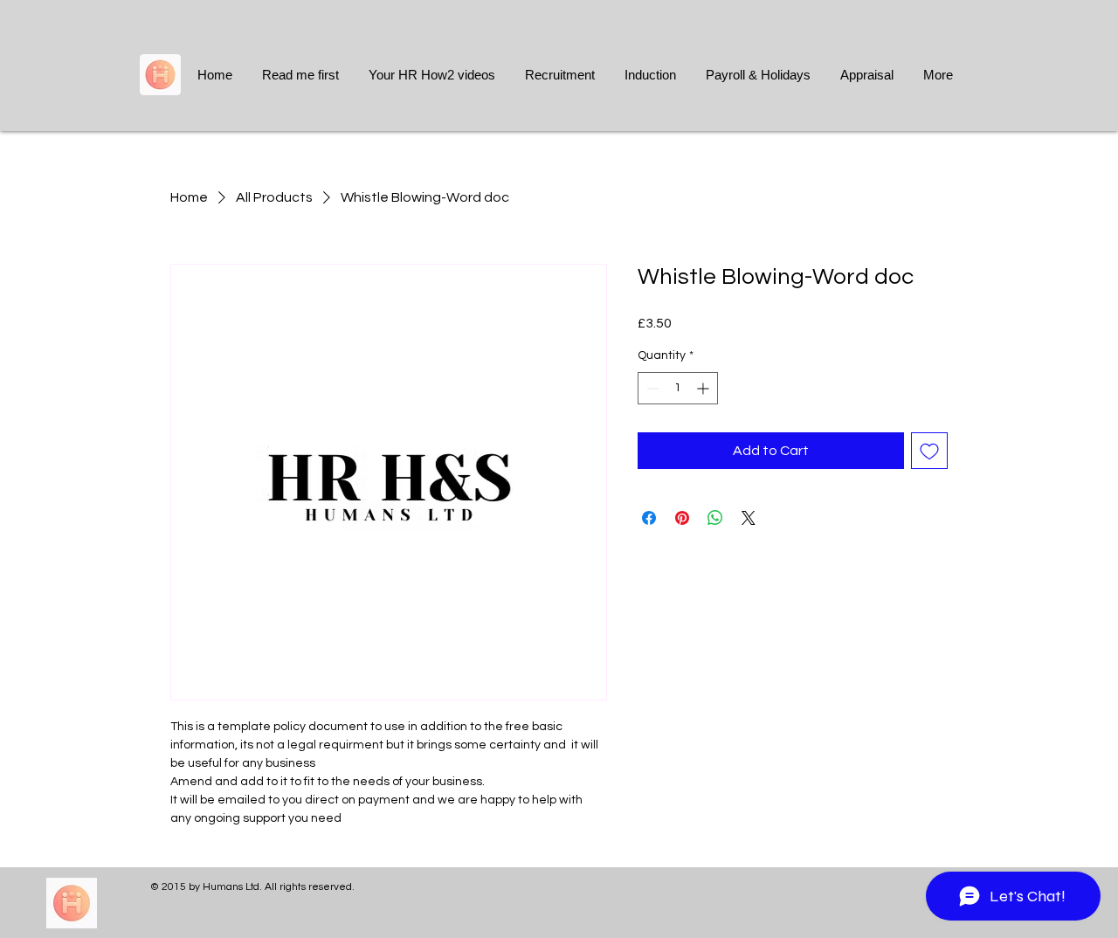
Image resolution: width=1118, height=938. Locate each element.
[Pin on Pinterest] (682, 517)
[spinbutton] (678, 388)
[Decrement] (651, 388)
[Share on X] (748, 517)
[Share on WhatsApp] (715, 517)
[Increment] (704, 388)
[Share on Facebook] (648, 517)
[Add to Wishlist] (929, 450)
